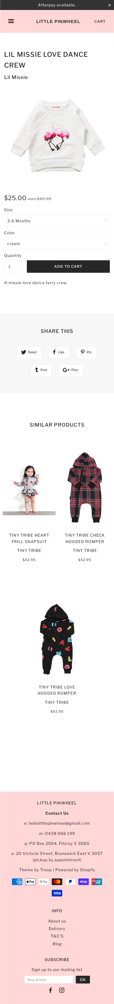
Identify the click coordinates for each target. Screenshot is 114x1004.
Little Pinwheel (58, 21)
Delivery (57, 928)
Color (9, 232)
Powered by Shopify (75, 869)
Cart (100, 21)
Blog (57, 943)
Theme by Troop (35, 869)
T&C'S (57, 936)
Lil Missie (16, 77)
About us (57, 921)
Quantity (12, 255)
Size (8, 209)
